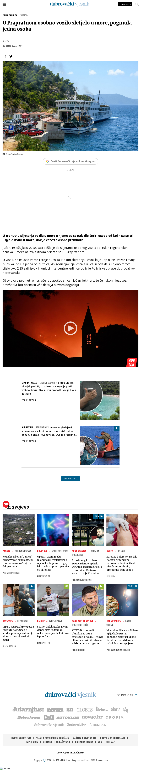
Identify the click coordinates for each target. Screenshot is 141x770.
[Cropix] (114, 717)
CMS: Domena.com (99, 760)
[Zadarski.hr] (76, 724)
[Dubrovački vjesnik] (49, 724)
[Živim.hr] (102, 709)
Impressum (32, 742)
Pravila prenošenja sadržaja (52, 738)
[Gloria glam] (126, 709)
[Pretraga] (137, 4)
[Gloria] (115, 709)
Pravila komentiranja (112, 738)
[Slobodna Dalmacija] (55, 709)
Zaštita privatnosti (84, 738)
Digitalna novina (83, 742)
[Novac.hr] (92, 717)
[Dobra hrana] (29, 717)
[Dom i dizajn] (48, 717)
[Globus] (84, 709)
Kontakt (47, 742)
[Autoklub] (67, 717)
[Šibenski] (98, 724)
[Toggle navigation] (4, 4)
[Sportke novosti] (70, 709)
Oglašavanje (63, 742)
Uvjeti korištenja (21, 738)
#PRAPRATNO (70, 478)
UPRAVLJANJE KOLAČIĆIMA (70, 752)
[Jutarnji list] (28, 709)
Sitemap (110, 742)
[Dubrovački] (69, 4)
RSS (99, 742)
